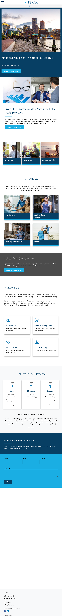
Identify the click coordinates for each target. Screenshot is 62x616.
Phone (43, 458)
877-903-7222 (12, 598)
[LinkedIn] (8, 611)
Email (24, 458)
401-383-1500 (11, 597)
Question (7, 468)
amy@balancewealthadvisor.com (12, 608)
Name (6, 458)
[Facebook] (5, 611)
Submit (8, 482)
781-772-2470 (11, 595)
